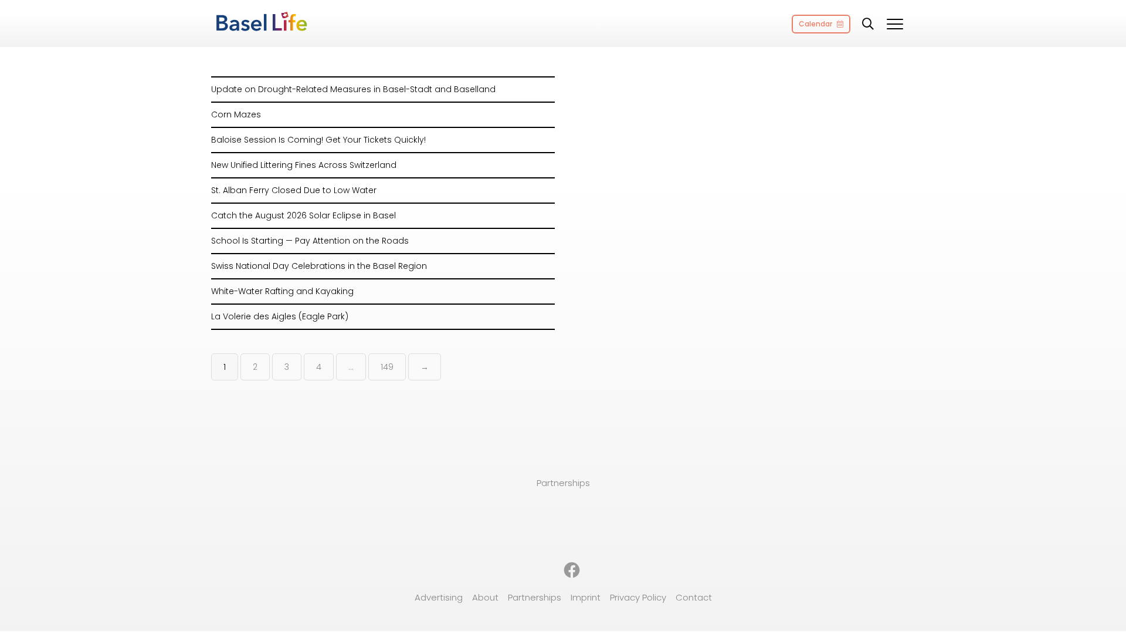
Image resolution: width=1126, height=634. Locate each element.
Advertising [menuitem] (439, 597)
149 (387, 367)
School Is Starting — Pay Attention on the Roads (310, 241)
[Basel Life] (261, 22)
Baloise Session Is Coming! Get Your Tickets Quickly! (318, 140)
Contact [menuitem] (694, 597)
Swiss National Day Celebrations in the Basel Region (319, 266)
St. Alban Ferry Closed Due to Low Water (294, 190)
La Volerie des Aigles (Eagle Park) (279, 316)
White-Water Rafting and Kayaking (282, 291)
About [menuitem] (485, 597)
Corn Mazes (236, 114)
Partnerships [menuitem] (534, 597)
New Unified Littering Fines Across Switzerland (303, 165)
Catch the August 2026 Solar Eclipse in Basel (303, 215)
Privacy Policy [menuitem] (638, 597)
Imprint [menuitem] (586, 597)
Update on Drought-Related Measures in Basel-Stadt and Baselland (353, 89)
